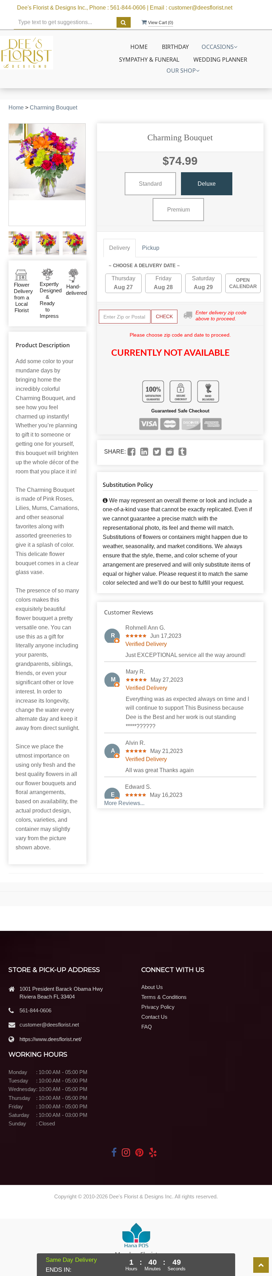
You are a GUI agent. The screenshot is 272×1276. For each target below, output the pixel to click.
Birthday (175, 47)
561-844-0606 (35, 1010)
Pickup (150, 248)
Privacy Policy (158, 1007)
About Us (152, 987)
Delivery (119, 248)
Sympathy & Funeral (149, 59)
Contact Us (154, 1017)
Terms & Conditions (164, 997)
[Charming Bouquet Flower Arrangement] (20, 243)
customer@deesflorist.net (49, 1025)
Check (164, 316)
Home (139, 47)
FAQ (146, 1027)
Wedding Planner (220, 59)
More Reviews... (124, 803)
